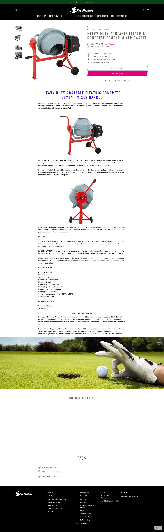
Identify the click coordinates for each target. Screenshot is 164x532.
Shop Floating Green (58, 16)
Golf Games (51, 496)
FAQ (112, 16)
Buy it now (117, 74)
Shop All (50, 493)
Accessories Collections (82, 16)
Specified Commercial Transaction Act (109, 497)
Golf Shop (41, 16)
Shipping (90, 46)
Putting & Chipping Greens (56, 499)
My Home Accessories (98, 30)
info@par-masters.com (129, 496)
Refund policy (85, 520)
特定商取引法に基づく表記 (110, 501)
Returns (83, 502)
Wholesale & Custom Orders (87, 506)
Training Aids (52, 505)
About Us (104, 493)
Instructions (102, 16)
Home (89, 27)
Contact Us (122, 16)
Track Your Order (86, 517)
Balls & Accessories (54, 502)
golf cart (50, 511)
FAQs (82, 510)
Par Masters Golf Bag (54, 508)
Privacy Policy (85, 493)
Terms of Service (86, 514)
